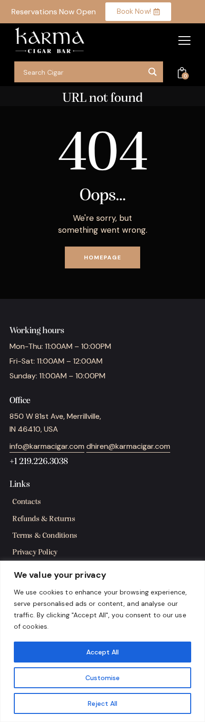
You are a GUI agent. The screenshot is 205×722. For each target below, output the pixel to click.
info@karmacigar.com (47, 446)
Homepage (102, 257)
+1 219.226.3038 (39, 461)
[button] (184, 40)
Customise (102, 677)
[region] (102, 641)
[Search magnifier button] (152, 72)
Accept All (102, 652)
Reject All (102, 703)
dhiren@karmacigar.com (128, 446)
